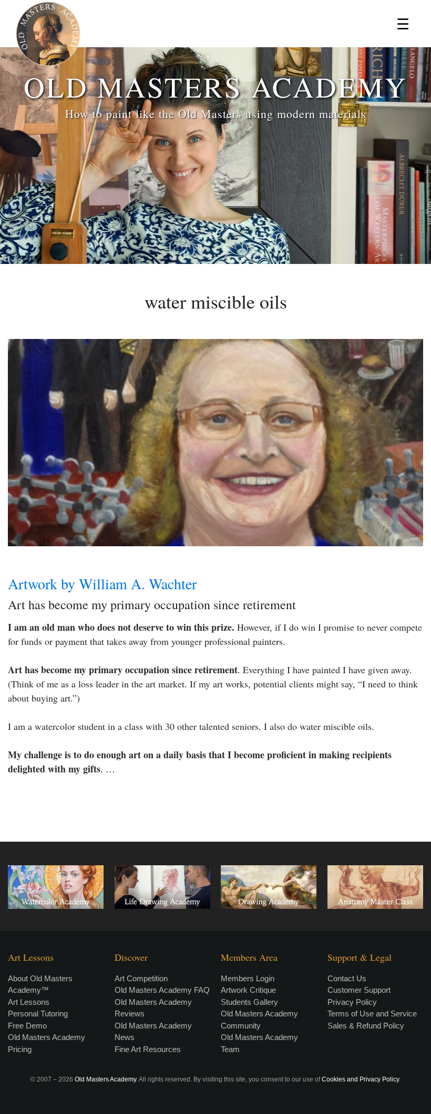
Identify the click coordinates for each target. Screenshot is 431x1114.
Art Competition (141, 978)
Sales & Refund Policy (365, 1025)
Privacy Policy (352, 1002)
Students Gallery (249, 1002)
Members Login (247, 978)
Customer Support (359, 989)
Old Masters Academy (105, 1079)
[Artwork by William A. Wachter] (215, 442)
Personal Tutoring (38, 1013)
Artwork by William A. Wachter (102, 583)
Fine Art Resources (148, 1049)
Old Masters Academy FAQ (162, 989)
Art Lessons (28, 1002)
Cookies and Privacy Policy (360, 1079)
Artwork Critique (248, 989)
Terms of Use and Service (372, 1013)
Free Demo (27, 1025)
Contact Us (346, 978)
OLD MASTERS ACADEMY (215, 86)
